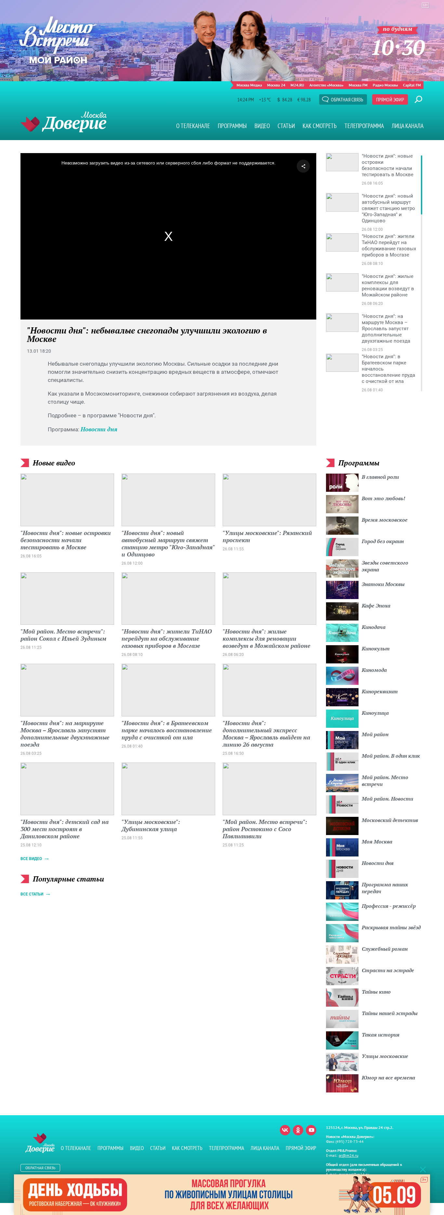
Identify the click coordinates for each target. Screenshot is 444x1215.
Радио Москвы (385, 85)
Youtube (311, 1130)
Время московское (385, 519)
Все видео (31, 858)
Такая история (380, 1034)
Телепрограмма (364, 126)
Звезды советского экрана (385, 566)
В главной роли (380, 476)
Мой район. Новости (387, 798)
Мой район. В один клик (391, 755)
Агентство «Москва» (326, 85)
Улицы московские (385, 1056)
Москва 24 (276, 85)
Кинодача (373, 627)
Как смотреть (320, 126)
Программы (232, 126)
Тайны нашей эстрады (390, 1013)
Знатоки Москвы (383, 584)
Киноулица (375, 712)
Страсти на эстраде (388, 970)
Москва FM (358, 85)
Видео (262, 126)
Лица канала (408, 126)
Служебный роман (385, 948)
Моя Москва (377, 841)
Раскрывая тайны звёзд (391, 927)
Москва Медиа (249, 85)
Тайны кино (376, 991)
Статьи (286, 126)
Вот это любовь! (383, 498)
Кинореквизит (380, 691)
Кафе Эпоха (376, 605)
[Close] (423, 1169)
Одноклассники (298, 1130)
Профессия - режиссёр (389, 905)
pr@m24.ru (348, 1155)
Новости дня (99, 429)
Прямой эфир (390, 99)
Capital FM (412, 85)
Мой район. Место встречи (385, 781)
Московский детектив (390, 820)
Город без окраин (383, 541)
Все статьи (31, 894)
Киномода (374, 669)
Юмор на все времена (388, 1077)
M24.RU (297, 85)
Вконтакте (285, 1130)
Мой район (375, 734)
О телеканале (193, 126)
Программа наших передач (385, 888)
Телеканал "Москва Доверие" (63, 121)
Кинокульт (376, 648)
